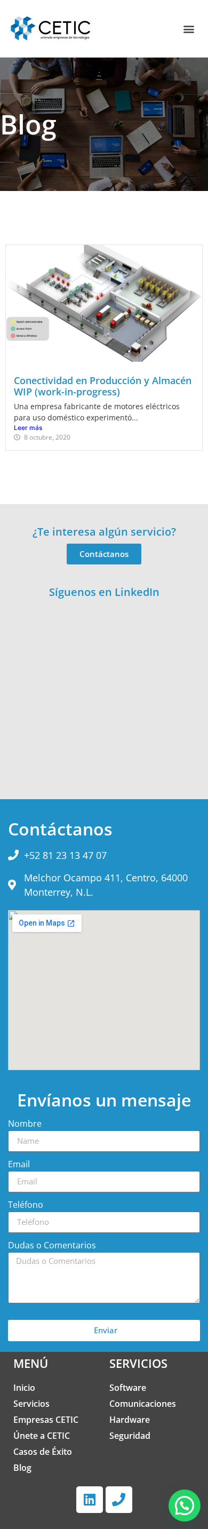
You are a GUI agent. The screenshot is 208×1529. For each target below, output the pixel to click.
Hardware (129, 1420)
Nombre (25, 1124)
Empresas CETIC (45, 1420)
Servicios (31, 1403)
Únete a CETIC (41, 1436)
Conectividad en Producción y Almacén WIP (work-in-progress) (102, 386)
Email (19, 1165)
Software (127, 1387)
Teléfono (25, 1205)
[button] (188, 28)
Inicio (24, 1387)
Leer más (28, 428)
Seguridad (129, 1436)
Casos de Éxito (42, 1452)
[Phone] (119, 1499)
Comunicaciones (142, 1403)
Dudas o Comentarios (52, 1246)
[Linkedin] (89, 1499)
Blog (22, 1468)
